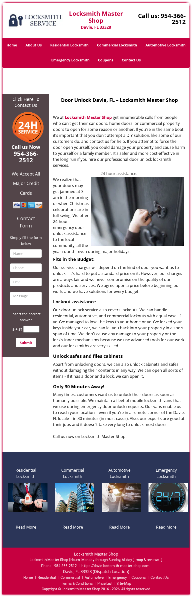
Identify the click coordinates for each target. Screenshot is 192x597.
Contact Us (131, 60)
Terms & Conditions (77, 584)
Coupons (105, 60)
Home (11, 45)
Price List (105, 584)
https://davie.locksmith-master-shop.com (116, 566)
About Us (34, 45)
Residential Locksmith (69, 45)
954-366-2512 (173, 18)
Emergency (117, 578)
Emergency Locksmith (70, 60)
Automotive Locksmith (166, 45)
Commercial (70, 578)
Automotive (94, 578)
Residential (47, 578)
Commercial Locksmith (117, 45)
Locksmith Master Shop (88, 117)
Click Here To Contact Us (26, 102)
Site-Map (123, 584)
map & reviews (148, 560)
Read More (26, 527)
